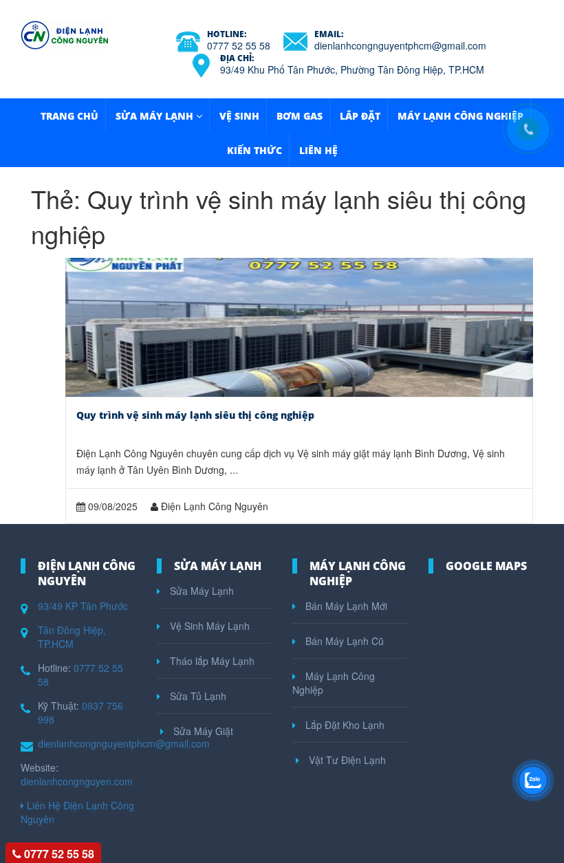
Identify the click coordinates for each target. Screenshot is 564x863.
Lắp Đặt (360, 115)
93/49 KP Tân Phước (83, 606)
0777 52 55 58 (238, 45)
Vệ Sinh (239, 115)
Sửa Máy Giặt (202, 731)
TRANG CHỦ (69, 115)
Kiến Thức (254, 150)
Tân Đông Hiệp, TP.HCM (72, 637)
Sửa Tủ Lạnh (196, 696)
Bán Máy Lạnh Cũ (343, 641)
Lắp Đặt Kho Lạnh (343, 725)
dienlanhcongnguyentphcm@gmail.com (400, 45)
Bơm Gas (299, 115)
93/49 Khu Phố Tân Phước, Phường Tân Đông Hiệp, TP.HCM (352, 69)
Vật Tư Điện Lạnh (346, 760)
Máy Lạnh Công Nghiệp (460, 115)
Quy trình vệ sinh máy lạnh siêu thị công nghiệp (195, 415)
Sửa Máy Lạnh (154, 115)
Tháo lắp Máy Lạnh (210, 661)
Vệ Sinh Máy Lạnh (208, 626)
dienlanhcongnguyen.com (77, 781)
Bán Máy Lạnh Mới (345, 606)
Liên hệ (318, 150)
